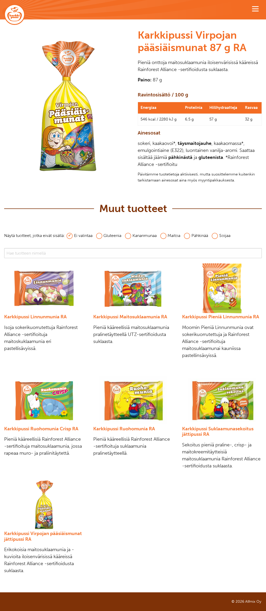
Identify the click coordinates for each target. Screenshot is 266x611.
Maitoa (174, 235)
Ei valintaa (83, 235)
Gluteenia (112, 235)
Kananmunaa (144, 235)
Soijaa (224, 235)
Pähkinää (199, 235)
